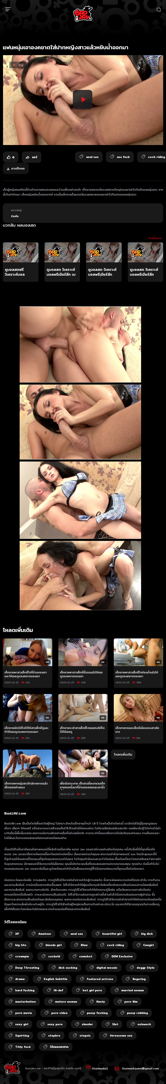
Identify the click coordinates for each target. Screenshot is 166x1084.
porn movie (23, 1013)
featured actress (100, 979)
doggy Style (145, 967)
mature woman (66, 1001)
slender (87, 1024)
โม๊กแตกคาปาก (59, 1047)
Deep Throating (27, 967)
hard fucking (24, 990)
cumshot (85, 956)
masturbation (25, 1001)
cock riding (115, 945)
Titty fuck (23, 1047)
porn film (130, 1001)
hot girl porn (92, 990)
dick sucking (67, 967)
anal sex (76, 934)
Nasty (100, 1001)
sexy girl (21, 1024)
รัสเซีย (15, 216)
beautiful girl (112, 934)
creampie (22, 956)
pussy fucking (97, 1013)
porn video (59, 1013)
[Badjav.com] (83, 14)
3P (17, 934)
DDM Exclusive (122, 956)
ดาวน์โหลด (18, 168)
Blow (84, 945)
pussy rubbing (137, 1013)
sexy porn (55, 1024)
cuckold (54, 956)
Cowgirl (148, 945)
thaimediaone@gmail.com (140, 1068)
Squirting (22, 1035)
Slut (115, 1024)
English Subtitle (55, 979)
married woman (132, 990)
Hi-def (58, 990)
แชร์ (34, 157)
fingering (139, 979)
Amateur (44, 934)
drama (19, 979)
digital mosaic (106, 967)
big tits (20, 945)
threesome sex (121, 1035)
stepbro (54, 1035)
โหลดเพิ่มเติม (123, 754)
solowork (144, 1024)
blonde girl (54, 945)
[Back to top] (155, 1073)
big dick (147, 934)
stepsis (85, 1035)
